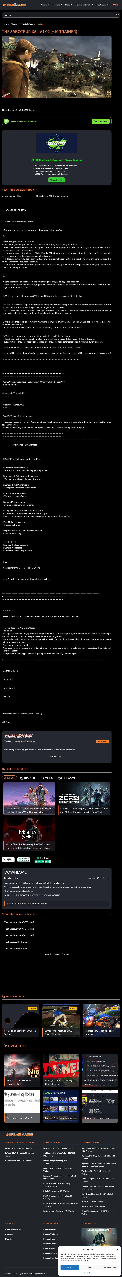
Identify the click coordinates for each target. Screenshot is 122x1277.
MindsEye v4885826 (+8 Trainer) (57, 1191)
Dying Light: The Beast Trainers (18, 1148)
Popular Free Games (52, 1258)
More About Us (57, 756)
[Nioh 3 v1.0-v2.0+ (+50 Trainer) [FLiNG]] (22, 1070)
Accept (70, 1267)
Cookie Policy (88, 1273)
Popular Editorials (50, 1253)
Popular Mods (49, 1239)
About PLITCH (57, 180)
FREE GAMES (69, 778)
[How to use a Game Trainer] (100, 1106)
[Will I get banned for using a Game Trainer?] (61, 1070)
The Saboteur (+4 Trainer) (16, 942)
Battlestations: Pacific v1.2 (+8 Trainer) (59, 1211)
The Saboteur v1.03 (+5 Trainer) (19, 928)
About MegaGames (13, 1229)
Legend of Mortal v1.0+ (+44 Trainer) (58, 1148)
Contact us (9, 1234)
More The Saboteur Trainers (57, 954)
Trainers (40, 24)
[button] (117, 1249)
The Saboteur (27, 24)
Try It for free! (100, 121)
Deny (89, 1267)
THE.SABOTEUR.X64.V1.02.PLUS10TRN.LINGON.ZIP (27, 904)
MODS (49, 778)
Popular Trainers (50, 1234)
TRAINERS (30, 778)
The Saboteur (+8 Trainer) (16, 948)
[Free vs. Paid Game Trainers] (61, 1106)
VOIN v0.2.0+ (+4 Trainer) (92, 1201)
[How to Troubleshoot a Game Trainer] (100, 1070)
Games (14, 24)
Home (4, 24)
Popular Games (49, 1229)
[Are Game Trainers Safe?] (22, 1106)
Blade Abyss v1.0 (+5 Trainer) (93, 1206)
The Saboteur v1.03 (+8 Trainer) (19, 922)
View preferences (109, 1267)
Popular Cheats (49, 1243)
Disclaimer (9, 1239)
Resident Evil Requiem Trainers (18, 1160)
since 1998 (101, 741)
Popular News (49, 1248)
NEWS (11, 778)
